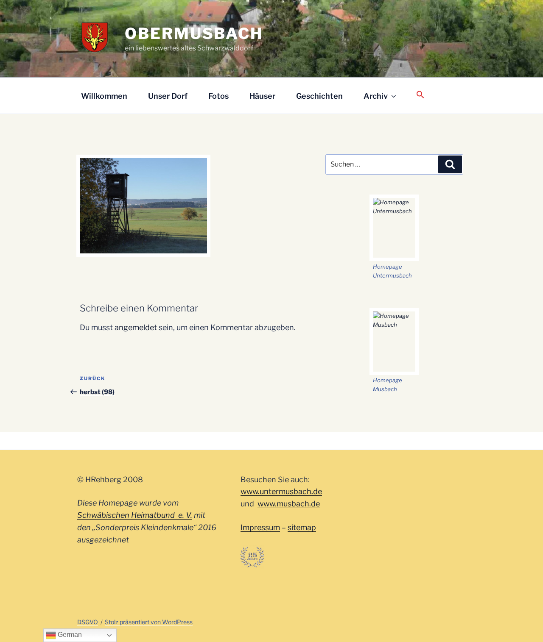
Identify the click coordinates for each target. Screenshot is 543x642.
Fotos (218, 96)
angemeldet (136, 327)
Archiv (376, 96)
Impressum (260, 527)
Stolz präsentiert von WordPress (149, 621)
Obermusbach (194, 33)
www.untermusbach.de (281, 491)
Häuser (262, 96)
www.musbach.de (289, 503)
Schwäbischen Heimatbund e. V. (134, 515)
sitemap (302, 527)
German (69, 634)
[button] (420, 95)
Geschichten (319, 96)
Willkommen (104, 96)
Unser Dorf (168, 96)
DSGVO (87, 621)
